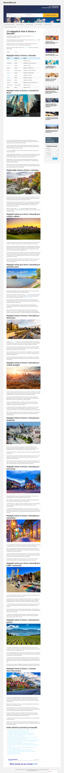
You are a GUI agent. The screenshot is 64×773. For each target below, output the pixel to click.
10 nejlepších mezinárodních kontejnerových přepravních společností (52, 118)
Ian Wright (33, 36)
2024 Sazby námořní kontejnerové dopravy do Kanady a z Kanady (20, 729)
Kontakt (23, 769)
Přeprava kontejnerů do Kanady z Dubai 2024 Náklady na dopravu (20, 743)
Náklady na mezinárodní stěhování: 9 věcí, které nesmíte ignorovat (51, 79)
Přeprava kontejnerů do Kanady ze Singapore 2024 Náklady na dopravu (21, 751)
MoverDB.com (10, 2)
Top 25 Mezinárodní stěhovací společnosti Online (52, 55)
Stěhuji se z (48, 148)
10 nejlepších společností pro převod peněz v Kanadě (18, 731)
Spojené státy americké (27, 297)
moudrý (18, 208)
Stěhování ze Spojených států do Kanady (16, 736)
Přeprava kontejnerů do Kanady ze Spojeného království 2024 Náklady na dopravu (23, 739)
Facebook (44, 769)
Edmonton (9, 65)
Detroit (26, 294)
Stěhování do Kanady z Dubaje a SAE (15, 742)
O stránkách (20, 769)
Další (55, 158)
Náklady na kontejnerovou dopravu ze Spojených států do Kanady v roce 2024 (23, 737)
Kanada (36, 39)
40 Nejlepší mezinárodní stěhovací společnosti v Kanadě (18, 732)
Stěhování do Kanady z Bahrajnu (14, 753)
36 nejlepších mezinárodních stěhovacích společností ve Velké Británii (52, 131)
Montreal (8, 72)
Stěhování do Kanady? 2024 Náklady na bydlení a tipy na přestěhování (21, 733)
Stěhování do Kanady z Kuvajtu (14, 752)
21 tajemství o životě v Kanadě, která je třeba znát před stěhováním (21, 734)
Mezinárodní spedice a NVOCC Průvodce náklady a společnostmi (52, 92)
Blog (16, 769)
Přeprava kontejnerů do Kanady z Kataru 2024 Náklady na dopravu (21, 749)
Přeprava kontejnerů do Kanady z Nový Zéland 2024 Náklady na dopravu (22, 747)
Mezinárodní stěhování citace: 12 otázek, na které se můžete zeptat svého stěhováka (51, 105)
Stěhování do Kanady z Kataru (14, 748)
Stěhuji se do (49, 152)
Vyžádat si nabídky (50, 15)
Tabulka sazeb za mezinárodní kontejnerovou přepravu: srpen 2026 (52, 42)
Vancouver (14, 341)
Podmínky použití (39, 769)
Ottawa (8, 75)
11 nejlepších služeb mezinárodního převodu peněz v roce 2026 (51, 67)
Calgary (8, 77)
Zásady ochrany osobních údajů (30, 769)
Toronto (8, 60)
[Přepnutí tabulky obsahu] (15, 52)
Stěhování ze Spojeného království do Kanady (17, 738)
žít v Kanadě (26, 47)
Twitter (47, 769)
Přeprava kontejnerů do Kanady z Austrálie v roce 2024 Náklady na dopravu (22, 741)
